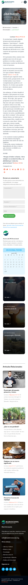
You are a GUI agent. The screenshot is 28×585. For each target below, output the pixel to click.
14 (16, 262)
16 (22, 262)
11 (8, 262)
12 (10, 262)
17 (5, 264)
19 (10, 264)
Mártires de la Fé (8, 554)
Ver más (7, 297)
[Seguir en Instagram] (7, 569)
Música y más (7, 549)
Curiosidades (8, 422)
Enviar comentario (9, 216)
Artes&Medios (4, 581)
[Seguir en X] (10, 569)
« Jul (5, 271)
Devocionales (7, 19)
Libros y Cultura (8, 546)
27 (13, 267)
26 (10, 267)
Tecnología (6, 552)
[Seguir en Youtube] (14, 569)
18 (8, 264)
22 (19, 264)
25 (8, 267)
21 (16, 264)
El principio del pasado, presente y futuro (11, 391)
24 (5, 267)
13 (13, 262)
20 (13, 264)
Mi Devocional (10, 17)
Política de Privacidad (9, 560)
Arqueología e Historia (9, 557)
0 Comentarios (16, 19)
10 (5, 262)
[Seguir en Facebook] (3, 569)
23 (22, 264)
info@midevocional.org (10, 538)
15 (19, 262)
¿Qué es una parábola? (11, 427)
